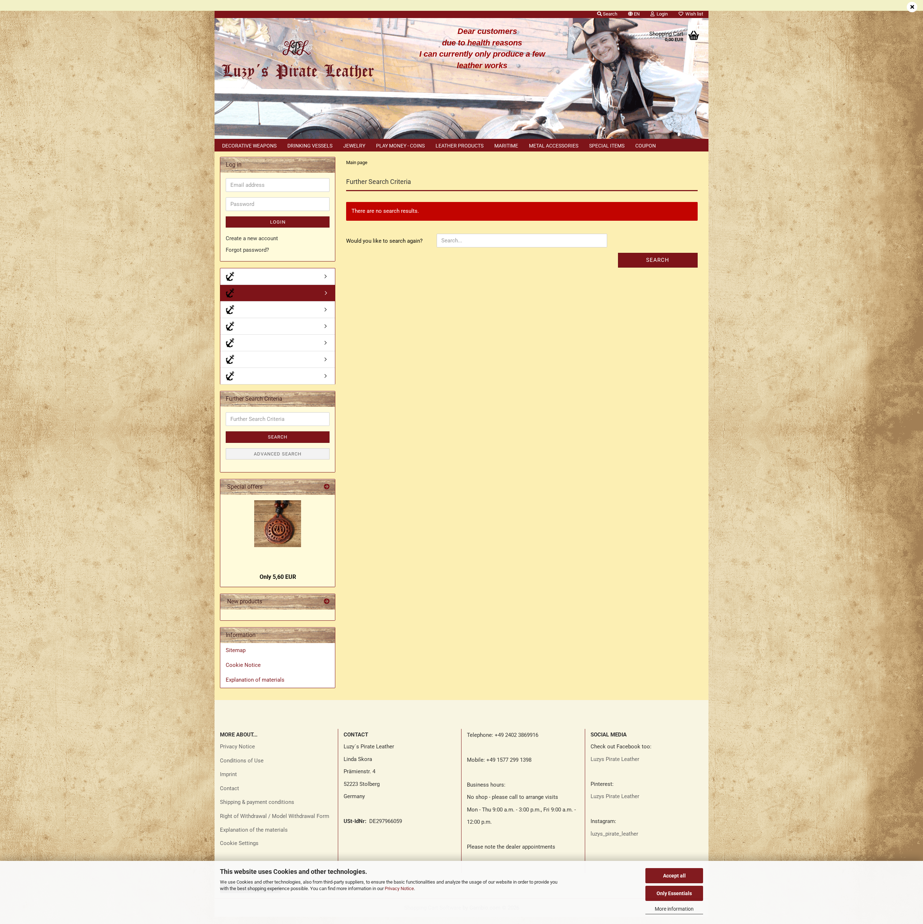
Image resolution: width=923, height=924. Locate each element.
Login (278, 222)
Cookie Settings (239, 843)
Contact (229, 788)
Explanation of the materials (254, 830)
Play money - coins (400, 146)
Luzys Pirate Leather (615, 759)
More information (674, 909)
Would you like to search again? (384, 241)
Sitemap (236, 650)
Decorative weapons (249, 146)
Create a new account (252, 238)
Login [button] (661, 14)
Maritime (506, 146)
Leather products (459, 146)
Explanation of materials (255, 680)
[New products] (327, 602)
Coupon (645, 146)
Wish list (693, 14)
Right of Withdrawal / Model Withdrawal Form (274, 816)
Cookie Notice (243, 665)
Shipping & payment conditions (257, 802)
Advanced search (277, 454)
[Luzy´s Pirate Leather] (297, 54)
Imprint (228, 774)
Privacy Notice (399, 888)
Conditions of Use (242, 760)
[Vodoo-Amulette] (277, 343)
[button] (634, 12)
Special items (606, 146)
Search (657, 260)
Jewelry (354, 146)
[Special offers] (327, 487)
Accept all (674, 876)
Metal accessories (553, 146)
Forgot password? (247, 250)
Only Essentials (674, 893)
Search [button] (609, 14)
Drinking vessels (309, 146)
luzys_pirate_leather (614, 834)
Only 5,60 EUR (278, 576)
